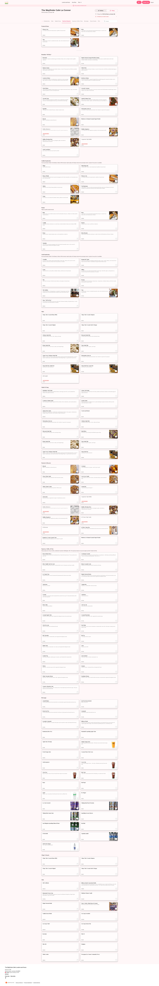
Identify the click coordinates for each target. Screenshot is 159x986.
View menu (7, 976)
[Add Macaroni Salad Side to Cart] (116, 341)
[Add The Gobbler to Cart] (77, 295)
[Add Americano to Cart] (77, 590)
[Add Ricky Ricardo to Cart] (116, 238)
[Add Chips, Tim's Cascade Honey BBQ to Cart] (77, 320)
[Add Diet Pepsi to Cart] (116, 788)
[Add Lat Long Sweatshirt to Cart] (116, 919)
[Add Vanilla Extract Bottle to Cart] (77, 919)
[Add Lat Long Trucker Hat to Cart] (116, 929)
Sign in (152, 2)
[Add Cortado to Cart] (77, 600)
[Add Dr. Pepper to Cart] (116, 798)
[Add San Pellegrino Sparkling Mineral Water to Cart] (77, 829)
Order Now (146, 2)
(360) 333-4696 (8, 969)
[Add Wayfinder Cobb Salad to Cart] (77, 396)
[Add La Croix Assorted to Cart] (77, 808)
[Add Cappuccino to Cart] (116, 590)
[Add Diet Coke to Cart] (116, 778)
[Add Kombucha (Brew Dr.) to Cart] (77, 737)
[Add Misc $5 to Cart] (116, 939)
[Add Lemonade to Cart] (116, 717)
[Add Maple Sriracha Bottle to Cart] (77, 909)
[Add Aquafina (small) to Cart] (116, 839)
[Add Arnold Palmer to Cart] (77, 706)
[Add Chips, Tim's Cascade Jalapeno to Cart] (116, 320)
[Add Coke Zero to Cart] (77, 778)
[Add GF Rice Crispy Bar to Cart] (116, 533)
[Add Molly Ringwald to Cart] (116, 171)
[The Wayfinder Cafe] (6, 2)
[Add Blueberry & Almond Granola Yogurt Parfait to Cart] (116, 124)
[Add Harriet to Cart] (116, 228)
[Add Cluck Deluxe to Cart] (77, 94)
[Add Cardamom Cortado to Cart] (116, 559)
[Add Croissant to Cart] (116, 472)
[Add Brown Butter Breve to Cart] (77, 559)
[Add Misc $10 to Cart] (77, 950)
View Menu (74, 2)
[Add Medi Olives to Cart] (116, 437)
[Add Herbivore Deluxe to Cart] (116, 83)
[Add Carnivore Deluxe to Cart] (77, 83)
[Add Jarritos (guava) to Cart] (77, 768)
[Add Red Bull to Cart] (116, 829)
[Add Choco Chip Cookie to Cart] (77, 482)
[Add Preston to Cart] (116, 285)
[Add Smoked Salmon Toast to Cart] (116, 104)
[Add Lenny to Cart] (77, 275)
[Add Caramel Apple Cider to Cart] (77, 620)
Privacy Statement (28, 982)
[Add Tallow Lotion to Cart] (77, 960)
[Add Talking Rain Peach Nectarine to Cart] (116, 808)
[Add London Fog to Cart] (77, 661)
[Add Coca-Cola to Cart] (116, 768)
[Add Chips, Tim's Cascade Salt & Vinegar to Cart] (116, 330)
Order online (12, 976)
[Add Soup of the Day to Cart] (116, 457)
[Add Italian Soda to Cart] (77, 651)
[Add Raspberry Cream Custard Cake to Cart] (77, 543)
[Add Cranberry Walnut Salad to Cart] (77, 406)
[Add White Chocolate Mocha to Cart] (77, 682)
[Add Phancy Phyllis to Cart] (77, 181)
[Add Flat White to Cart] (116, 631)
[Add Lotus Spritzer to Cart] (116, 661)
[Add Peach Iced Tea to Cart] (77, 717)
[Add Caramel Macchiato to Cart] (116, 620)
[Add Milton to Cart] (116, 275)
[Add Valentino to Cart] (77, 249)
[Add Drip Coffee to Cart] (77, 610)
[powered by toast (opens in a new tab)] (10, 982)
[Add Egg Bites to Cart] (77, 114)
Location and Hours (66, 2)
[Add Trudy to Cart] (77, 202)
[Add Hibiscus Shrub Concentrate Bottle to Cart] (116, 888)
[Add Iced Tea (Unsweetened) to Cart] (116, 706)
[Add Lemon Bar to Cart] (116, 492)
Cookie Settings (36, 982)
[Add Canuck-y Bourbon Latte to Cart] (77, 692)
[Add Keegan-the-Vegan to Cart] (116, 265)
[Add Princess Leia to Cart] (77, 35)
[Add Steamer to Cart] (116, 671)
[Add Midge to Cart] (77, 171)
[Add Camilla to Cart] (77, 228)
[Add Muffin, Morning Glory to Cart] (77, 145)
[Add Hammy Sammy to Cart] (77, 73)
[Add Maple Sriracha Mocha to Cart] (116, 580)
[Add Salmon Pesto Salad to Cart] (77, 416)
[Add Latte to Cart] (116, 651)
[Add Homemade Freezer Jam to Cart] (77, 899)
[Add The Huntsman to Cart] (116, 192)
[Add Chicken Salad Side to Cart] (77, 341)
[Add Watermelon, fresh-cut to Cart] (116, 114)
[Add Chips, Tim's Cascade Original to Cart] (77, 330)
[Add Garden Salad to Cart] (116, 406)
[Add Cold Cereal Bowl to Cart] (77, 155)
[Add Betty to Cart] (116, 35)
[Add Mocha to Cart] (77, 671)
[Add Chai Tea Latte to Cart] (77, 631)
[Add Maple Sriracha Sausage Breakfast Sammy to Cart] (116, 63)
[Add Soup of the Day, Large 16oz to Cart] (116, 371)
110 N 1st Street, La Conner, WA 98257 (12, 971)
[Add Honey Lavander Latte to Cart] (116, 569)
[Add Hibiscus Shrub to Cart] (116, 727)
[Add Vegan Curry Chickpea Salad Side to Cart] (77, 361)
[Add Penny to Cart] (77, 238)
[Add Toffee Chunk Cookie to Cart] (77, 492)
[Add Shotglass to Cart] (116, 950)
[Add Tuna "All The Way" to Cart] (77, 306)
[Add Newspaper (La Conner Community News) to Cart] (116, 960)
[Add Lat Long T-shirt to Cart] (77, 929)
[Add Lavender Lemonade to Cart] (77, 727)
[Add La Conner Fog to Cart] (77, 580)
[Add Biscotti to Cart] (77, 124)
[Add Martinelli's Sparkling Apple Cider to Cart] (116, 737)
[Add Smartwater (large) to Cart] (77, 849)
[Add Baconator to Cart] (77, 63)
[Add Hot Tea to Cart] (116, 641)
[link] (46, 21)
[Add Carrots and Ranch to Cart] (116, 416)
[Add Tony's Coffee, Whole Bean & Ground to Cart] (116, 909)
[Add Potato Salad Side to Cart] (77, 351)
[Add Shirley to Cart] (77, 192)
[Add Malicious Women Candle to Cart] (116, 899)
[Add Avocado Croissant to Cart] (116, 94)
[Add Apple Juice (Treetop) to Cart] (77, 747)
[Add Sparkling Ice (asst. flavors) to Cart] (116, 819)
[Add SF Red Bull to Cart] (77, 839)
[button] (80, 2)
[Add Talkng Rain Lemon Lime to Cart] (77, 819)
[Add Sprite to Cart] (77, 798)
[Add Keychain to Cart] (77, 939)
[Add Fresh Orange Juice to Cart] (77, 757)
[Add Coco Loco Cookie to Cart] (116, 482)
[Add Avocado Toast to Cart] (77, 104)
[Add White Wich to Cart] (116, 73)
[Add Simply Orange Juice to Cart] (116, 747)
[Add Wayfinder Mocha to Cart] (116, 682)
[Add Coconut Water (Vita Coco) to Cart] (116, 757)
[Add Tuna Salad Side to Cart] (116, 351)
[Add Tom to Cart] (77, 45)
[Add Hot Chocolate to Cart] (77, 641)
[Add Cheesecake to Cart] (77, 502)
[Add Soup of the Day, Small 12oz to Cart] (77, 371)
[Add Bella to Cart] (77, 218)
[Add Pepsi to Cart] (77, 788)
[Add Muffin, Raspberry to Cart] (116, 134)
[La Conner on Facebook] (5, 978)
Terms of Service (19, 982)
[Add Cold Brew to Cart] (116, 600)
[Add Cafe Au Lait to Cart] (116, 610)
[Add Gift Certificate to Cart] (77, 888)
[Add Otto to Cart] (77, 285)
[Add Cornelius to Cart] (77, 265)
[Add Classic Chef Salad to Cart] (116, 396)
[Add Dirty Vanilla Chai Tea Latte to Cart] (77, 569)
